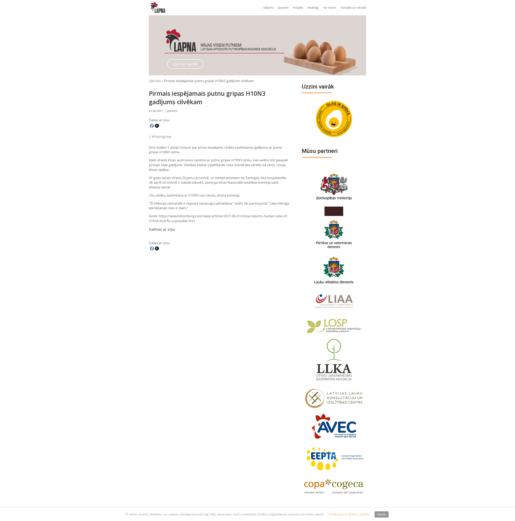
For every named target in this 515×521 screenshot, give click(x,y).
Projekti (298, 7)
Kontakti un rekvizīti (353, 7)
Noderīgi (312, 7)
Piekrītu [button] (381, 514)
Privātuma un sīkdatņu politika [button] (349, 514)
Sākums (268, 7)
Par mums (329, 7)
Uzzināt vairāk (185, 64)
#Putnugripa (161, 136)
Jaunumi (283, 7)
